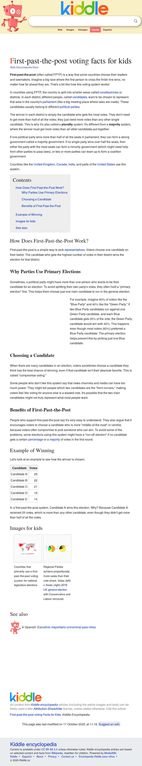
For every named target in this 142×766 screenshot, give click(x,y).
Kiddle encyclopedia (44, 704)
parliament (49, 102)
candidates (79, 97)
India (71, 164)
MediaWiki (110, 753)
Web (60, 29)
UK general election (55, 589)
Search (135, 21)
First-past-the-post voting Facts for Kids (35, 714)
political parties (70, 107)
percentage (35, 439)
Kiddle (13, 756)
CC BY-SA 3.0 (49, 749)
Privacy (52, 756)
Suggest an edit (109, 724)
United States (106, 164)
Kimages (83, 29)
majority (55, 439)
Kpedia (95, 29)
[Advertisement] (71, 44)
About (39, 756)
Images (70, 29)
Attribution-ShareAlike (47, 709)
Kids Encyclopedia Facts (24, 67)
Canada (61, 164)
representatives (75, 250)
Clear (128, 21)
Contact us (67, 756)
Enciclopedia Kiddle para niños (97, 756)
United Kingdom (44, 164)
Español (107, 29)
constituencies (109, 92)
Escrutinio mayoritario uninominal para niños (66, 627)
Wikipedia (57, 753)
